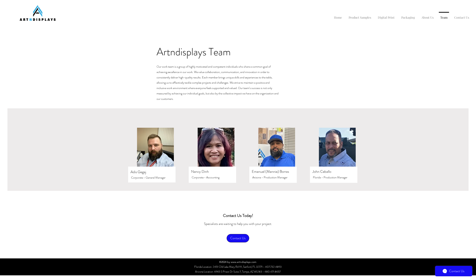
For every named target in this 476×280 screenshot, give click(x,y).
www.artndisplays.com (243, 262)
